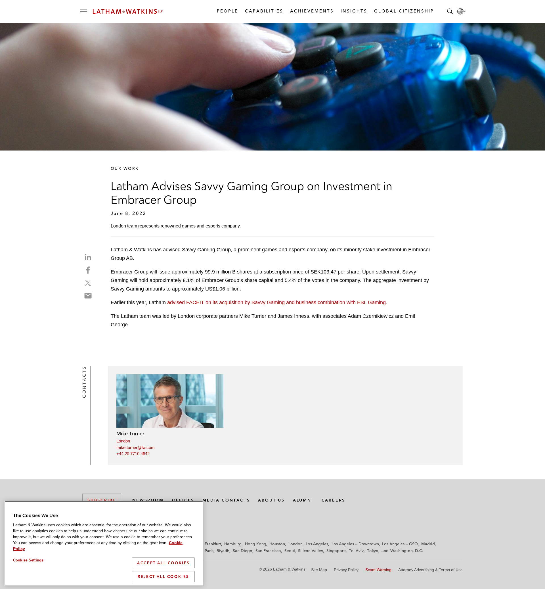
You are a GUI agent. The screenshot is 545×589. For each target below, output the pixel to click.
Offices (183, 500)
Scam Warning (378, 569)
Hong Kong (255, 543)
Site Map (319, 569)
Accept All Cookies (163, 563)
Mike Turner (130, 433)
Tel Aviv (356, 550)
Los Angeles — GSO (400, 543)
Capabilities (264, 11)
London (123, 440)
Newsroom (148, 500)
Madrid (428, 543)
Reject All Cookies (163, 576)
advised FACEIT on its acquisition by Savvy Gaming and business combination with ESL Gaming (276, 302)
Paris (209, 550)
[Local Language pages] (461, 11)
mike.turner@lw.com (135, 447)
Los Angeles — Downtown (355, 543)
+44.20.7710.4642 (133, 453)
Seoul (289, 550)
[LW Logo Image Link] (127, 11)
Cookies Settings (28, 560)
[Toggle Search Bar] (450, 11)
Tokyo (372, 550)
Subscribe (101, 500)
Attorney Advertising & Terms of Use (430, 569)
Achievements (311, 11)
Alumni (303, 500)
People (227, 11)
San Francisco (268, 550)
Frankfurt (213, 543)
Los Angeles (317, 543)
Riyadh (223, 550)
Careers (333, 500)
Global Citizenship (403, 11)
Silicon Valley (310, 550)
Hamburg (233, 543)
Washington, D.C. (406, 550)
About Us (271, 500)
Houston (277, 543)
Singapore (336, 550)
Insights (354, 11)
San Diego (242, 550)
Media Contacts (226, 500)
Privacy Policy (346, 569)
